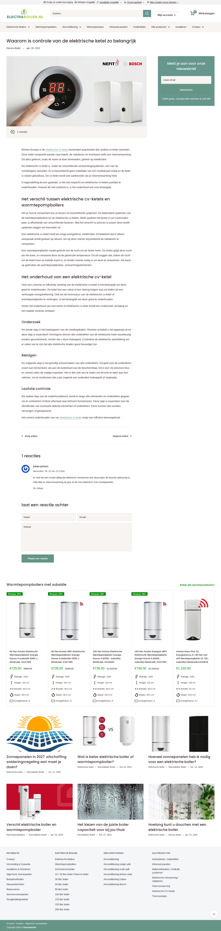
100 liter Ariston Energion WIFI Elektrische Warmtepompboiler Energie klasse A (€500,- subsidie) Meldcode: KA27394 (151, 656)
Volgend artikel (120, 436)
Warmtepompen (95, 26)
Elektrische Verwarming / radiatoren (165, 879)
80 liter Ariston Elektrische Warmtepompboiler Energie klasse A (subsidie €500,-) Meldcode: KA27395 (24, 656)
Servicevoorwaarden (17, 894)
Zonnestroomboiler (65, 869)
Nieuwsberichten (15, 884)
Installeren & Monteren (18, 869)
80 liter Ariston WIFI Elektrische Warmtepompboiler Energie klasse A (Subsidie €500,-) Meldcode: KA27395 (68, 656)
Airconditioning (70, 26)
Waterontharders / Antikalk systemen (166, 871)
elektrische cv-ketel (57, 149)
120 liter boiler (62, 899)
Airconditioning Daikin (115, 879)
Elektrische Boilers (16, 26)
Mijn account (165, 15)
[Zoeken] (147, 13)
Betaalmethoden (15, 879)
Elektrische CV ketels (163, 891)
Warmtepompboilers (46, 26)
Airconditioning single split (117, 864)
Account (10, 923)
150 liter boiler (62, 904)
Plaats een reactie (38, 558)
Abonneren (186, 89)
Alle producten (158, 26)
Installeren (181, 26)
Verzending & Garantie (18, 864)
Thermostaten (159, 896)
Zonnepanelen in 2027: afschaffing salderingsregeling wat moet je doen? (36, 761)
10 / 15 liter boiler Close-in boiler (71, 874)
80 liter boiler (61, 889)
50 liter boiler (61, 884)
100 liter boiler (62, 894)
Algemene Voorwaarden (19, 874)
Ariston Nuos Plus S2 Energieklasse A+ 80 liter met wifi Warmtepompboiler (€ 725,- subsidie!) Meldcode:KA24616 (192, 656)
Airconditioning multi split (116, 869)
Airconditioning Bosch (115, 884)
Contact (196, 26)
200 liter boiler (62, 909)
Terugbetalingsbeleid (17, 899)
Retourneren (13, 889)
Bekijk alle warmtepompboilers (197, 584)
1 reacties (22, 131)
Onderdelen (139, 26)
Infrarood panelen (118, 26)
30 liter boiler (61, 879)
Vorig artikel (31, 436)
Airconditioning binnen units (118, 874)
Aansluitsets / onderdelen (165, 859)
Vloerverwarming (161, 886)
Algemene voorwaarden (36, 923)
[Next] (214, 648)
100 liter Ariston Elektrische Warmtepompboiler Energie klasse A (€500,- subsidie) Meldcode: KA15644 (107, 656)
